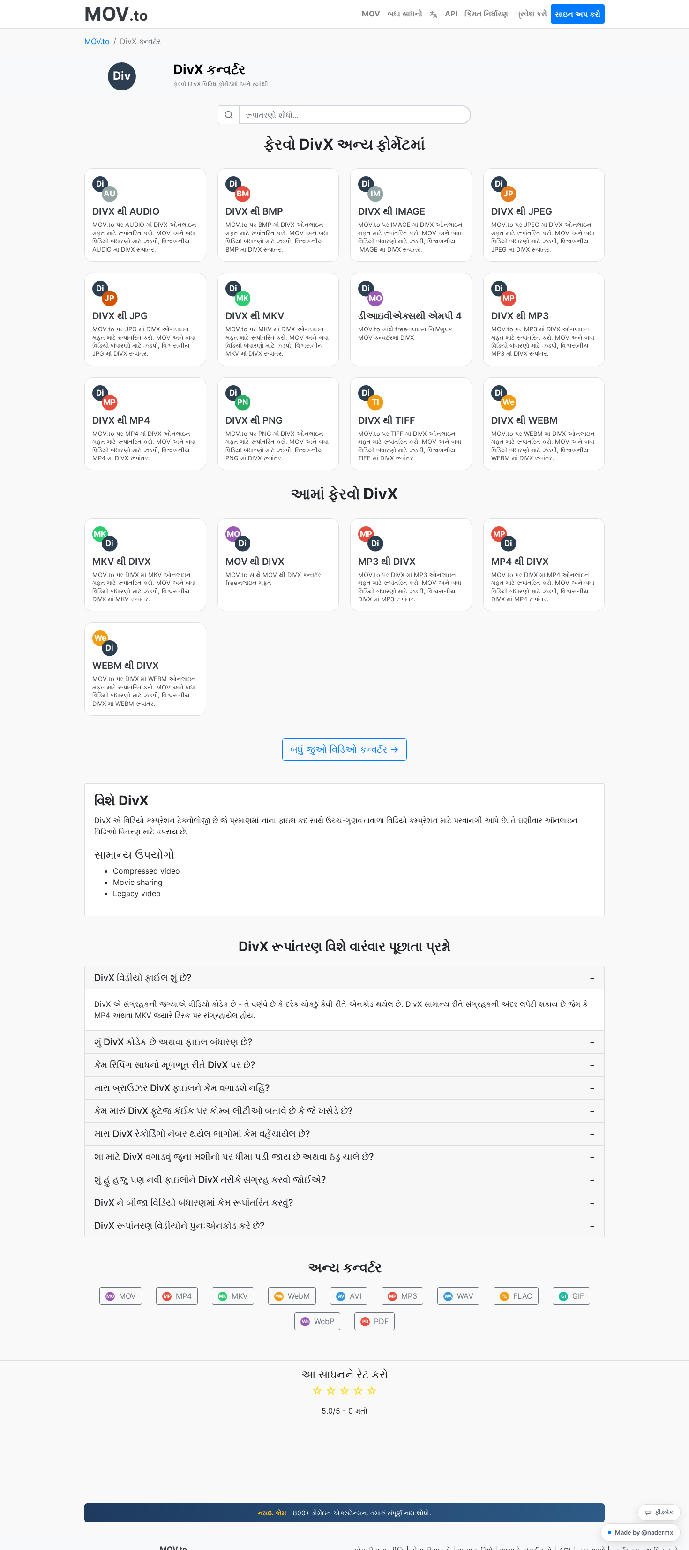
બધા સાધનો (405, 13)
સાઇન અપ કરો (577, 14)
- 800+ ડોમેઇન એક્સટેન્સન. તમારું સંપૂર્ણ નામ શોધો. (344, 1513)
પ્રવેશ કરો (531, 13)
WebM (292, 1296)
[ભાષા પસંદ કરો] (433, 13)
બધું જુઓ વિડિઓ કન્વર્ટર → (344, 749)
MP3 (403, 1296)
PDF (375, 1321)
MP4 (177, 1296)
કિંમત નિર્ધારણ (486, 13)
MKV (233, 1296)
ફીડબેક (664, 1512)
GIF (572, 1296)
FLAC (517, 1296)
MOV (371, 13)
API (451, 13)
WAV (458, 1296)
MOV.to (97, 41)
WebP (318, 1321)
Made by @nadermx (644, 1532)
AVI (349, 1296)
